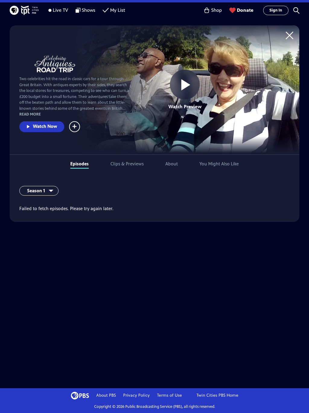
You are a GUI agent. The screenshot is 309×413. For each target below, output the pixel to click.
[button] (296, 10)
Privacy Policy (136, 395)
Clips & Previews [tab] (127, 164)
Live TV (60, 10)
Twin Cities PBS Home (217, 395)
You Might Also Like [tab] (219, 164)
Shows (88, 10)
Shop (216, 10)
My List (117, 10)
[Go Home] (289, 35)
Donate (245, 10)
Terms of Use (169, 395)
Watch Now (45, 126)
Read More (30, 114)
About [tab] (171, 164)
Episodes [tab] (79, 164)
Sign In (275, 10)
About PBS (106, 395)
